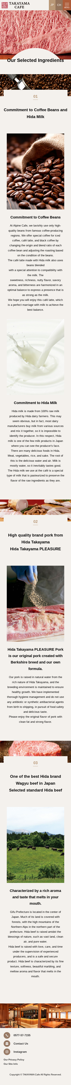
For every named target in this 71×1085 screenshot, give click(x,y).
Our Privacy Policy (14, 1059)
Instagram (20, 1051)
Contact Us (21, 1043)
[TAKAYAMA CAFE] (16, 7)
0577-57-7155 (22, 1035)
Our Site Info (11, 1064)
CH (59, 5)
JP (52, 4)
